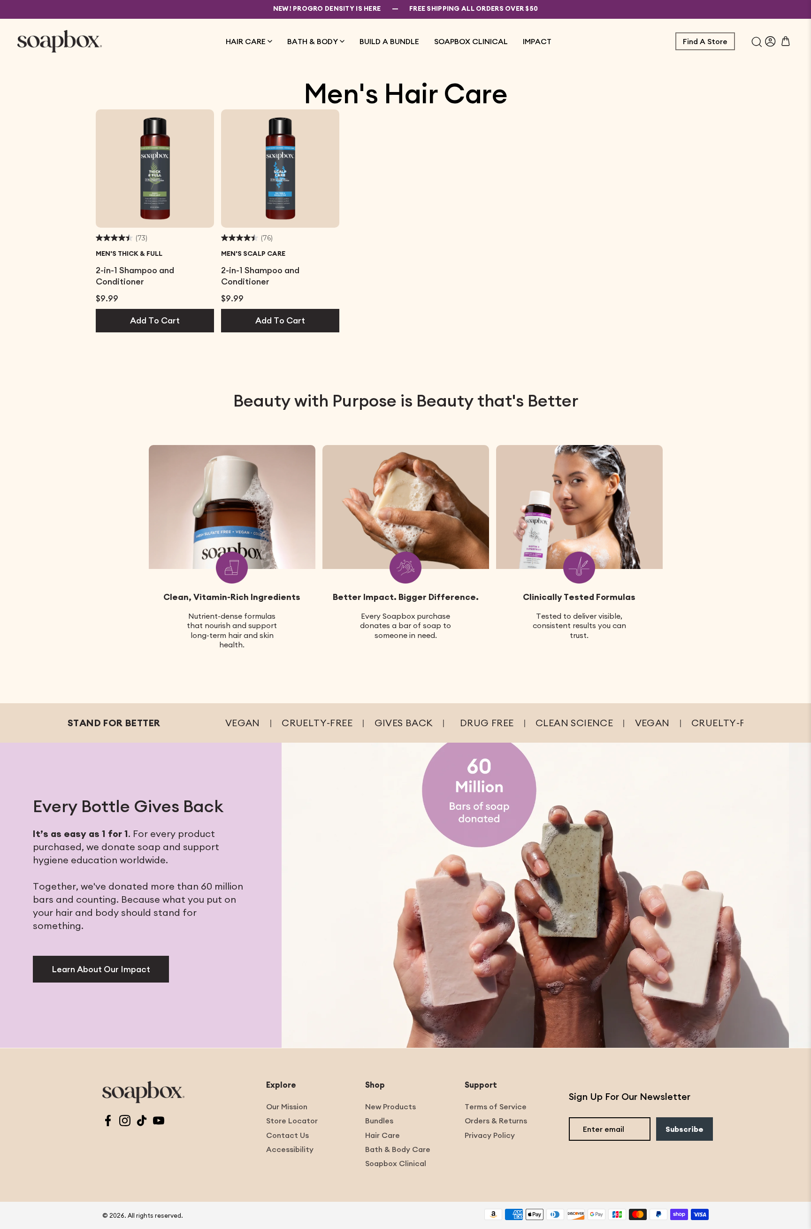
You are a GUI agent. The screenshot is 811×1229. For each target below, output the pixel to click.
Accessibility (290, 1149)
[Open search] (756, 41)
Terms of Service (496, 1106)
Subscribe (685, 1129)
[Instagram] (124, 1122)
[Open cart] (786, 41)
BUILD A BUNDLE (389, 41)
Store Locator (292, 1120)
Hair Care (382, 1135)
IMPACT (537, 41)
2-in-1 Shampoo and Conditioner (135, 276)
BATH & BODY (312, 41)
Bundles (379, 1120)
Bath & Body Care (397, 1149)
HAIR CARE (246, 41)
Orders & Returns (496, 1120)
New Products (390, 1106)
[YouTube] (158, 1122)
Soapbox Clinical (395, 1163)
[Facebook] (108, 1122)
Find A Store (705, 41)
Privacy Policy (490, 1135)
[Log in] (770, 41)
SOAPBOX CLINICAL (471, 41)
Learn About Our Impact (101, 969)
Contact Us (287, 1135)
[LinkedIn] (141, 1122)
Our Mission (286, 1106)
